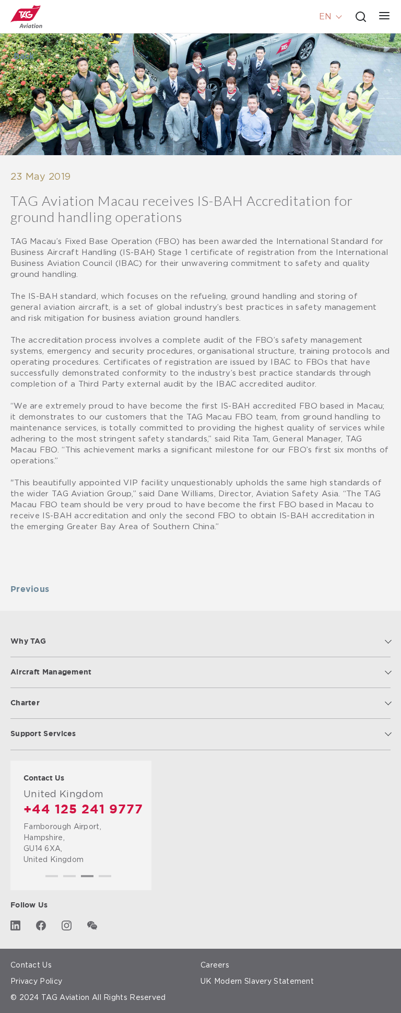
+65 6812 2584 (73, 810)
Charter (25, 703)
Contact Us (31, 965)
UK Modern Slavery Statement (257, 981)
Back (24, 57)
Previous (29, 589)
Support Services (43, 734)
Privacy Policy (36, 981)
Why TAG (28, 641)
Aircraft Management (51, 672)
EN (325, 16)
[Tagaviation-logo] (26, 16)
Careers (214, 965)
